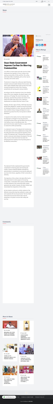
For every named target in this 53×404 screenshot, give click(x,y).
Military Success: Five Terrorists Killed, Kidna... (46, 71)
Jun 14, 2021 (24, 375)
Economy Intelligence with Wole (45, 67)
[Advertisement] (26, 22)
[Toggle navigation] (49, 5)
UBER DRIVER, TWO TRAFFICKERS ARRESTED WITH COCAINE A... (25, 379)
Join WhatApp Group (10, 397)
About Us (16, 397)
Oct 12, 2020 (7, 330)
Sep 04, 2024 (24, 356)
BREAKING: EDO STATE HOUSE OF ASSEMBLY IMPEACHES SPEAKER (9, 334)
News (44, 55)
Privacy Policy (39, 397)
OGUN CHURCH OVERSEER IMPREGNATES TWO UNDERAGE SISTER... (26, 337)
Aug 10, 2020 (24, 333)
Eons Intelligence (24, 401)
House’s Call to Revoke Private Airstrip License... (46, 81)
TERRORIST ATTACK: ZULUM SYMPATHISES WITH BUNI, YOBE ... (26, 360)
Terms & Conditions (27, 397)
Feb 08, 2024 (7, 377)
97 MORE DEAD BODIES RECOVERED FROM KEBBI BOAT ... (45, 128)
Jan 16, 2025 (7, 59)
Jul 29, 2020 (7, 353)
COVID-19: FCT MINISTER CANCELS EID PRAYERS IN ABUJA (10, 357)
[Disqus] (18, 247)
